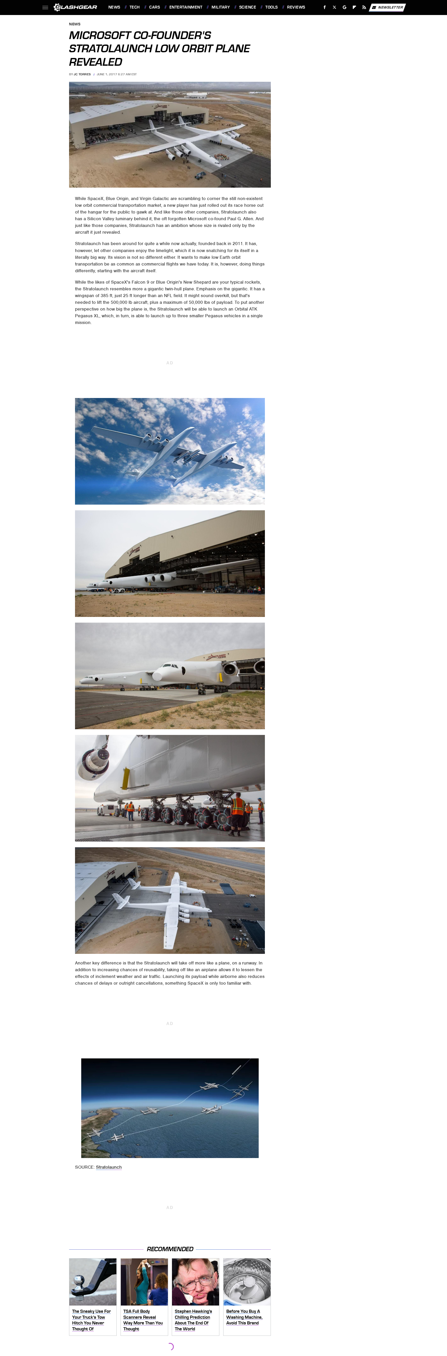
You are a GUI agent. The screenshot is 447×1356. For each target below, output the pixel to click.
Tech (135, 7)
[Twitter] (334, 7)
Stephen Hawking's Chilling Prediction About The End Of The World (193, 1320)
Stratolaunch (109, 1167)
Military (221, 7)
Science (247, 7)
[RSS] (364, 7)
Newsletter (391, 7)
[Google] (344, 7)
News (114, 7)
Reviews (296, 7)
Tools (271, 7)
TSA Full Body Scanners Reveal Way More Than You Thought (143, 1320)
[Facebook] (325, 7)
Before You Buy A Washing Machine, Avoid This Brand (244, 1317)
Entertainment (185, 7)
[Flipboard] (354, 7)
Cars (154, 7)
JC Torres (82, 74)
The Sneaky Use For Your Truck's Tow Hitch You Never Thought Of (91, 1320)
